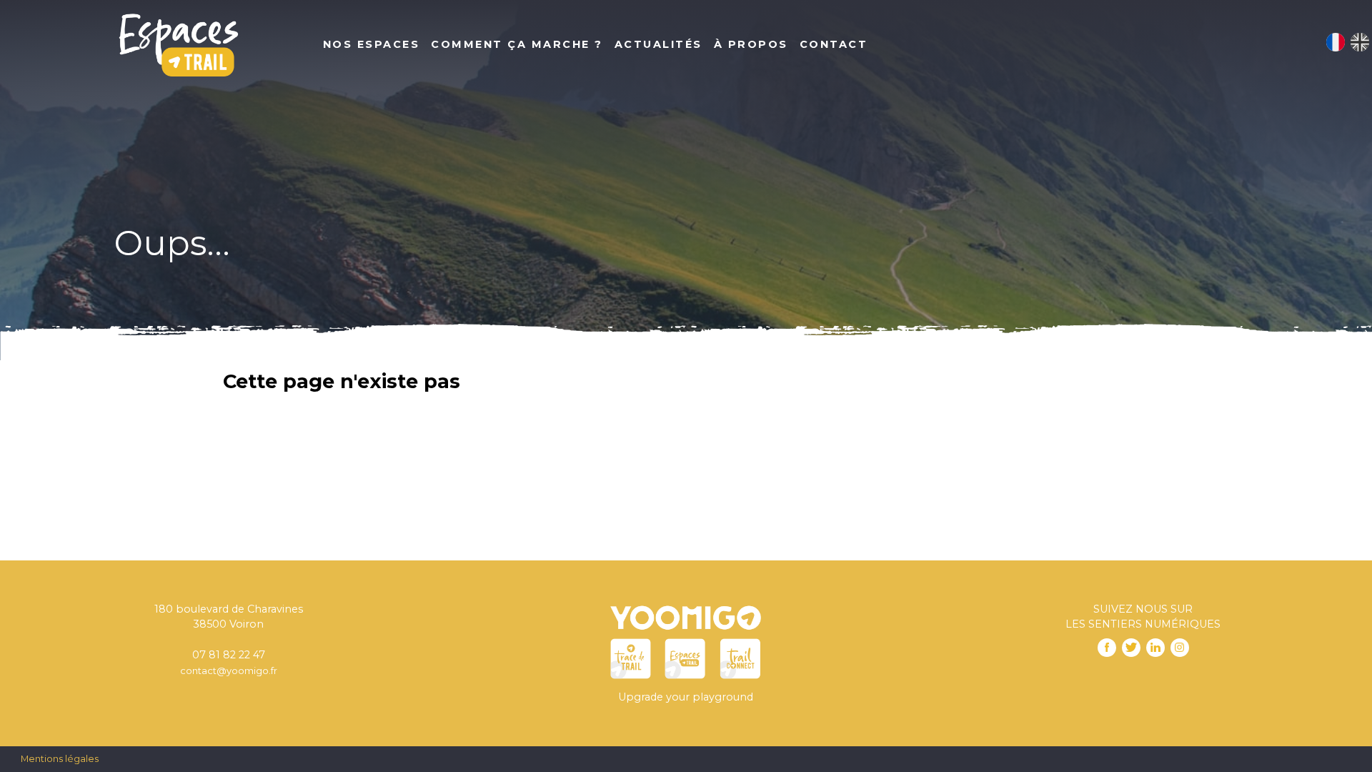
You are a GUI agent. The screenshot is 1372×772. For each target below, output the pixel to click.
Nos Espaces (371, 44)
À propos (751, 44)
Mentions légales (60, 758)
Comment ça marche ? (517, 44)
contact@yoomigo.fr (228, 670)
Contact (834, 44)
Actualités (658, 44)
